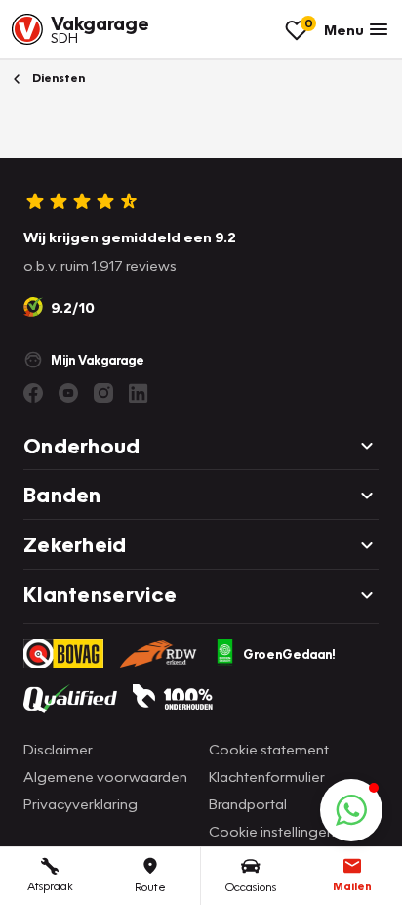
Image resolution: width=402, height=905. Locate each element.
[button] (351, 810)
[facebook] (33, 393)
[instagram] (103, 393)
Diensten (57, 77)
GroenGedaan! (289, 654)
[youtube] (68, 393)
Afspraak (50, 886)
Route (150, 887)
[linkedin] (138, 393)
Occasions (250, 887)
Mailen (352, 886)
